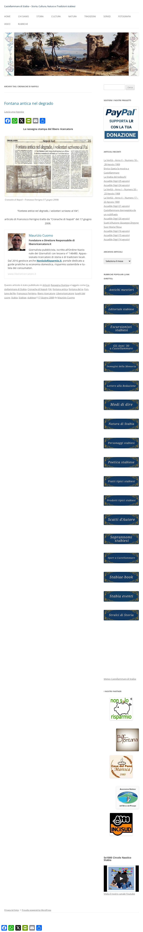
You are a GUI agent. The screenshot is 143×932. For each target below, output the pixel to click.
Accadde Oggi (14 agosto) (117, 239)
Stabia (14, 297)
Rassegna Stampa (60, 285)
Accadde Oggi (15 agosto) (117, 235)
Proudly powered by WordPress (36, 910)
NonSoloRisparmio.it (49, 260)
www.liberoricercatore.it (22, 274)
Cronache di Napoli (37, 289)
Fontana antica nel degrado (28, 103)
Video (7, 24)
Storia (40, 16)
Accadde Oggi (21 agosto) (117, 206)
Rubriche (23, 24)
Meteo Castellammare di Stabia (120, 678)
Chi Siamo (23, 16)
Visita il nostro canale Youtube (119, 893)
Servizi (107, 16)
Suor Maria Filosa (113, 226)
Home (7, 16)
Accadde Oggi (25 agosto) (117, 181)
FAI (50, 289)
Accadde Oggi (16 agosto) (117, 231)
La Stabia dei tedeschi (115, 176)
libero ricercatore (46, 293)
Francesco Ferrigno (26, 293)
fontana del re (76, 289)
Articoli (46, 285)
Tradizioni (90, 16)
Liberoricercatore (65, 293)
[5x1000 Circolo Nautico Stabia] (121, 878)
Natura (72, 16)
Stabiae (22, 297)
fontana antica (60, 289)
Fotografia (124, 16)
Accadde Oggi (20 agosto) (117, 218)
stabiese (31, 297)
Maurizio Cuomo (66, 297)
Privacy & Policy (11, 910)
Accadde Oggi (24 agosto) (117, 185)
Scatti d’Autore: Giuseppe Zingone (121, 222)
